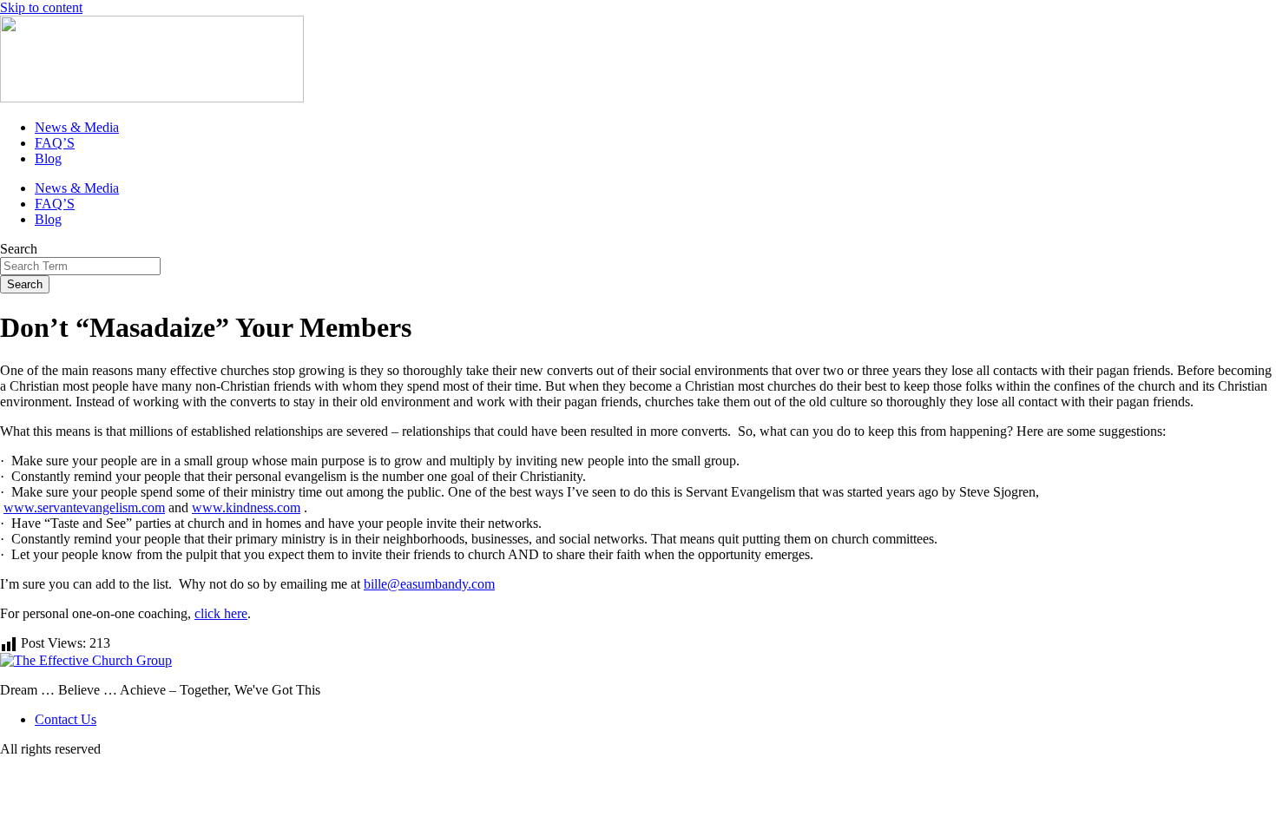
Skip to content (41, 7)
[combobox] (80, 266)
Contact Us (65, 719)
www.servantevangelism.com (84, 507)
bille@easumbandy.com (429, 583)
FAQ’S (55, 142)
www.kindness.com (246, 507)
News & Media (77, 127)
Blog (48, 158)
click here (220, 613)
